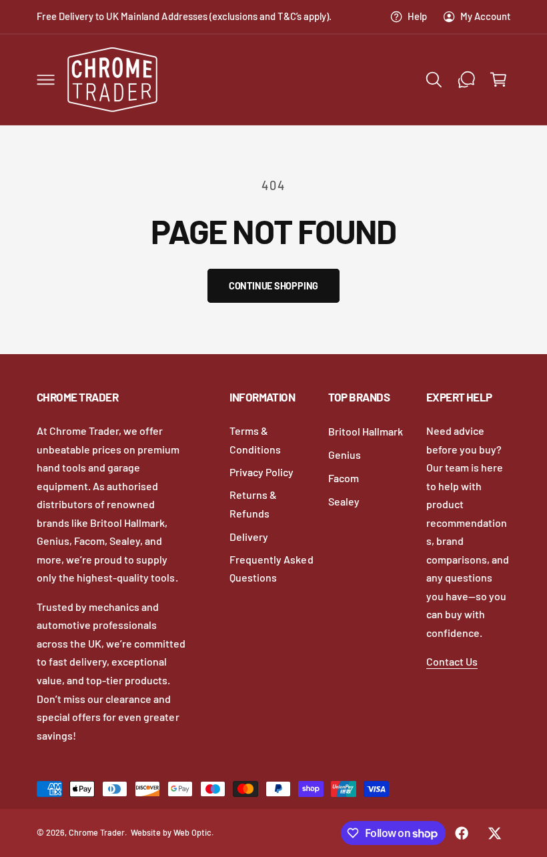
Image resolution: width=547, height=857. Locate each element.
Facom (343, 478)
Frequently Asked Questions (271, 568)
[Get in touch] (466, 79)
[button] (45, 79)
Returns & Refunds (253, 504)
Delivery (248, 536)
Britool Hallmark (365, 431)
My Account (485, 16)
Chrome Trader (97, 832)
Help (417, 16)
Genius (344, 454)
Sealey (344, 501)
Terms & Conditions (255, 440)
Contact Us (452, 661)
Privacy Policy (261, 472)
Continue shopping (273, 285)
